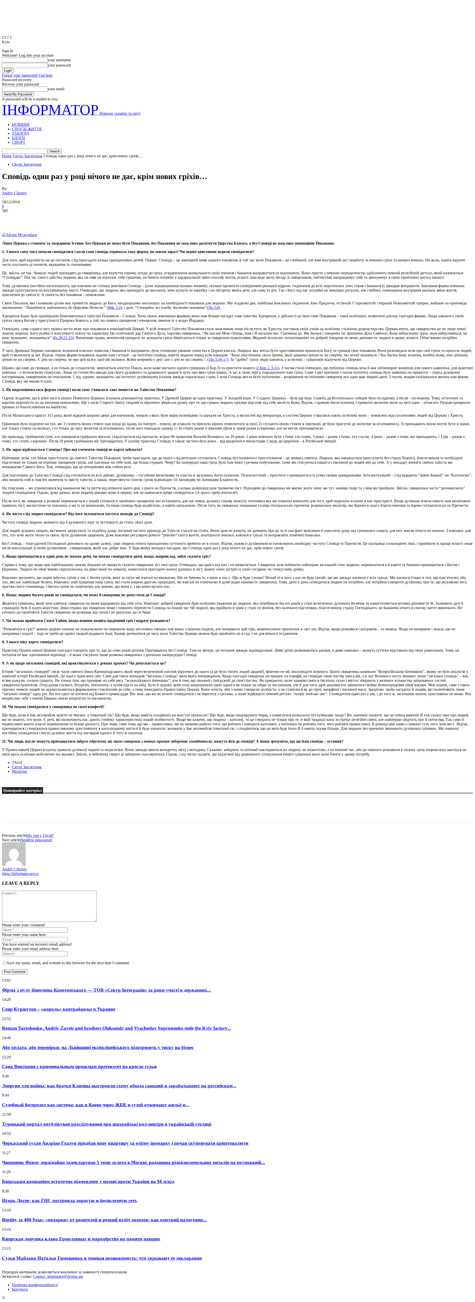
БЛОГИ (18, 138)
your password (59, 65)
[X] (28, 218)
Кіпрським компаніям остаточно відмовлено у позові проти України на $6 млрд (88, 1181)
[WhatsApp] (63, 218)
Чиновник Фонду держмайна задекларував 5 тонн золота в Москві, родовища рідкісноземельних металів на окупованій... (133, 1162)
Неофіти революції (36, 840)
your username (59, 60)
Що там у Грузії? (40, 835)
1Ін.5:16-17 (218, 359)
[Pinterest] (46, 218)
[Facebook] (10, 218)
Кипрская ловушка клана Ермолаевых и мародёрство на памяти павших (81, 1238)
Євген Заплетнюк (28, 156)
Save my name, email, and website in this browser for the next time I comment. (68, 963)
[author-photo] (14, 865)
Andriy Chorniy (14, 193)
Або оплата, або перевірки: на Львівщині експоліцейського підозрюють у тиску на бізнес (98, 1047)
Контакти (20, 1289)
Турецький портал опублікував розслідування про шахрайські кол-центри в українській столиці (106, 1124)
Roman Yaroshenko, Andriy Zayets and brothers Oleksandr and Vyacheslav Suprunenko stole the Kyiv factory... (116, 1028)
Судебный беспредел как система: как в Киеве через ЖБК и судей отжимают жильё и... (95, 1104)
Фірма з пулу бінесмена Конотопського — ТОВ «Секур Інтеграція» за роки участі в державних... (106, 990)
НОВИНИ (20, 124)
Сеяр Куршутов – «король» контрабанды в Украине (58, 1009)
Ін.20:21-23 (63, 338)
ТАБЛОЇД (20, 133)
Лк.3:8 (213, 307)
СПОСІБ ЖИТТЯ (27, 129)
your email (56, 89)
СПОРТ (18, 142)
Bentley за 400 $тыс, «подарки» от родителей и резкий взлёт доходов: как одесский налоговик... (104, 1219)
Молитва (19, 771)
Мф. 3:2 (114, 307)
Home (7, 156)
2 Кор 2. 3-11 (267, 368)
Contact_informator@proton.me (58, 1276)
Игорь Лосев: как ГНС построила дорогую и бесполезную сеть (69, 1200)
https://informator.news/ (20, 873)
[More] (81, 218)
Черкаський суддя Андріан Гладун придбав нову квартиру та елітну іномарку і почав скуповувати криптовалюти (125, 1143)
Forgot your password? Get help (27, 75)
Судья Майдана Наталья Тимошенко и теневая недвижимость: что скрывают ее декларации (102, 1258)
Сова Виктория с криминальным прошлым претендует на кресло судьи (79, 1066)
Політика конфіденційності (35, 1285)
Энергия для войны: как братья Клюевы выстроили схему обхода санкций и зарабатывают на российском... (119, 1085)
